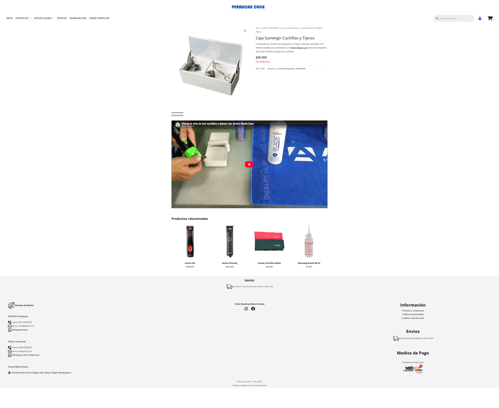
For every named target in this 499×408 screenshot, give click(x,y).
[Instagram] (246, 309)
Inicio (258, 28)
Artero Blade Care (299, 48)
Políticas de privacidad (412, 314)
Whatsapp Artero (20, 330)
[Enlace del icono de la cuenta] (480, 18)
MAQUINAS (274, 28)
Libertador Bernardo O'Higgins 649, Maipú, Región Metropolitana (41, 373)
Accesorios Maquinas (290, 28)
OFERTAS (62, 18)
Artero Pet (22, 18)
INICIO (9, 18)
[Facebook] (253, 309)
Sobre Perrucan (99, 18)
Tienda (264, 28)
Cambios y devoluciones (413, 318)
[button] (30, 18)
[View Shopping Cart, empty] (490, 18)
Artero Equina (43, 18)
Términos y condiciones (413, 311)
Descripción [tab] (177, 115)
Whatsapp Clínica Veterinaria (25, 355)
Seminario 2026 (78, 18)
